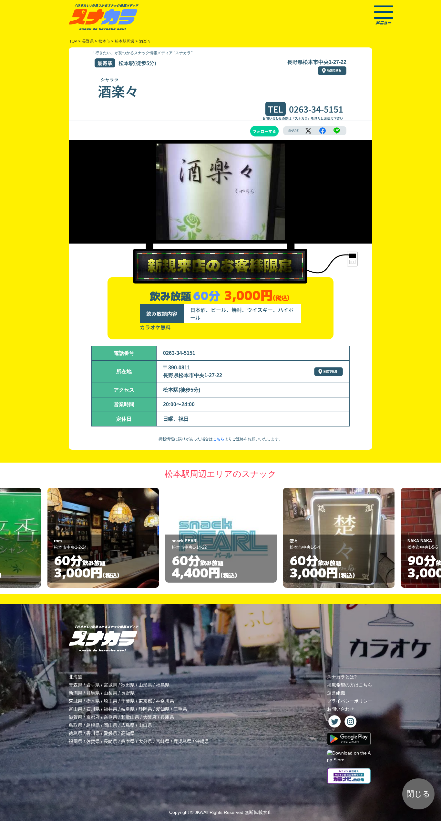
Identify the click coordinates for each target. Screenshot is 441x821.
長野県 (128, 693)
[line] (336, 130)
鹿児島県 (182, 741)
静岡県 (145, 709)
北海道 (75, 676)
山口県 (145, 725)
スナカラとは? (342, 676)
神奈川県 (165, 701)
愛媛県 (110, 733)
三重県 (180, 709)
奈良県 (110, 717)
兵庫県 (167, 717)
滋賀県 (75, 717)
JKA (198, 812)
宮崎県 (162, 741)
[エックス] (308, 130)
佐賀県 (93, 741)
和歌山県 (130, 717)
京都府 (93, 717)
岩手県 (93, 684)
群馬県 (93, 693)
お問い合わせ (340, 709)
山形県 (145, 684)
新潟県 (75, 693)
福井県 (110, 709)
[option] (103, 538)
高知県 (128, 733)
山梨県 (110, 693)
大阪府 (150, 717)
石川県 (93, 709)
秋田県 (128, 684)
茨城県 (75, 701)
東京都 (145, 701)
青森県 (75, 684)
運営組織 (336, 693)
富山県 (75, 709)
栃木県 (93, 701)
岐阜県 (128, 709)
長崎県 (110, 741)
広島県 (128, 725)
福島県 (162, 684)
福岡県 (75, 741)
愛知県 (162, 709)
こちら (218, 439)
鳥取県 (75, 725)
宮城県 (110, 684)
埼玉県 (110, 701)
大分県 (145, 741)
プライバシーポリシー (349, 701)
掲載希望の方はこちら (349, 684)
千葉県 (128, 701)
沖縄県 (202, 741)
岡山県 (110, 725)
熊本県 (128, 741)
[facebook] (322, 130)
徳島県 (75, 733)
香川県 (93, 733)
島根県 (93, 725)
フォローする (264, 131)
